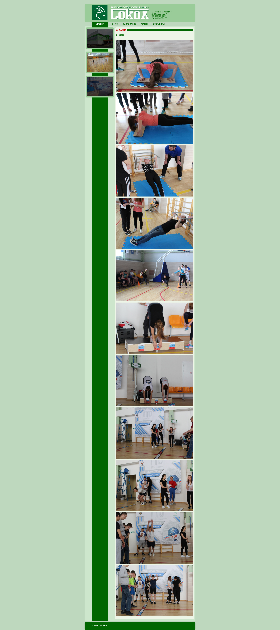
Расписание (129, 24)
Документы (159, 24)
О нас (115, 24)
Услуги (144, 24)
